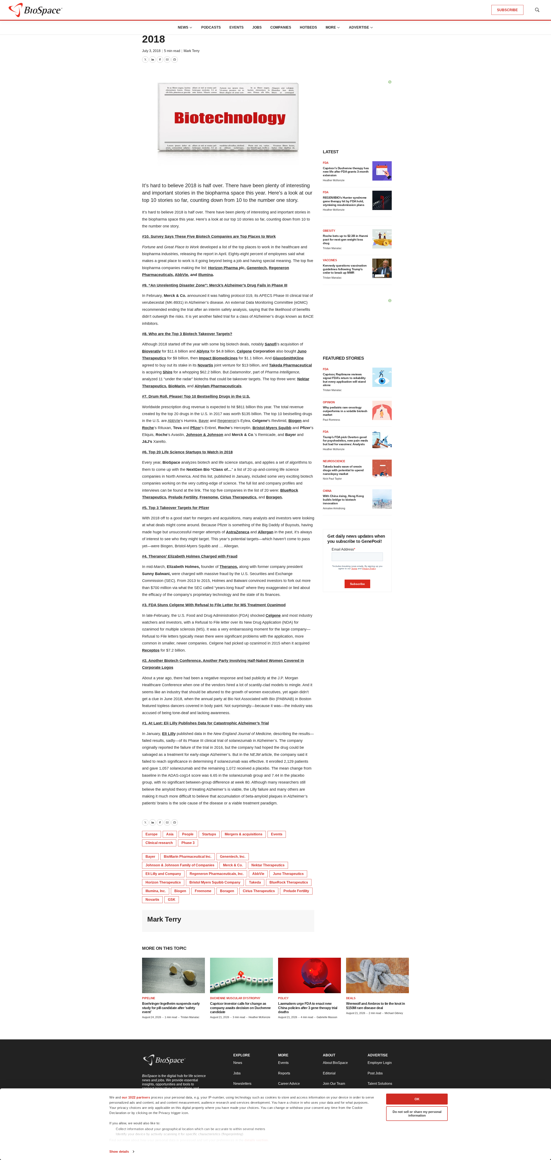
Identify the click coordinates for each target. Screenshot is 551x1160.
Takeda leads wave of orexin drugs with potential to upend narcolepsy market (343, 470)
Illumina (205, 275)
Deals (351, 998)
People (187, 834)
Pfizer (195, 428)
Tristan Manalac (332, 248)
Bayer (204, 421)
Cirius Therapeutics (238, 497)
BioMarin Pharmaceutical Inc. (187, 856)
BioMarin (176, 386)
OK (417, 1099)
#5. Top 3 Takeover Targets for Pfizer (175, 508)
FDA (325, 162)
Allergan (265, 532)
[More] (191, 27)
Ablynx (203, 351)
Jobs (257, 27)
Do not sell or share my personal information (417, 1113)
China (327, 491)
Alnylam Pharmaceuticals (218, 386)
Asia (169, 834)
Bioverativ (151, 351)
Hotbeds (308, 27)
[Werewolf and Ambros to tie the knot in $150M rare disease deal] (377, 975)
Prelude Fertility (182, 497)
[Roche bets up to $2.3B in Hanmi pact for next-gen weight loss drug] (382, 239)
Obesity (329, 230)
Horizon (216, 268)
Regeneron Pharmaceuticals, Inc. (217, 874)
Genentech (257, 268)
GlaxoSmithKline (288, 358)
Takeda (255, 882)
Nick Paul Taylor (332, 478)
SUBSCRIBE (507, 10)
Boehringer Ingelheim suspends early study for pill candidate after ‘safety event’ (171, 1008)
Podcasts (211, 27)
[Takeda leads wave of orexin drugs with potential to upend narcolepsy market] (382, 469)
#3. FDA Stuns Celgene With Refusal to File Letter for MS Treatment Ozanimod (214, 605)
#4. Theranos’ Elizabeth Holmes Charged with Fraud (189, 556)
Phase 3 (188, 843)
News (183, 27)
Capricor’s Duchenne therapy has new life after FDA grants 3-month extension (346, 171)
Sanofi (271, 344)
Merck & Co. (233, 865)
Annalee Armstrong (334, 508)
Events (236, 27)
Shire (167, 372)
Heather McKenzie (334, 180)
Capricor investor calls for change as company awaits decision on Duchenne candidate (240, 1008)
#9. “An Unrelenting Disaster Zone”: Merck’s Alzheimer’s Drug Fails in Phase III (214, 285)
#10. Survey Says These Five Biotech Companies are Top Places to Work (209, 236)
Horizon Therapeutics (163, 882)
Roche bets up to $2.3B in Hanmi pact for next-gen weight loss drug (345, 239)
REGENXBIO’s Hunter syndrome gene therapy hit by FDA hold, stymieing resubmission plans (345, 201)
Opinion (329, 402)
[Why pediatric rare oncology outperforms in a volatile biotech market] (382, 410)
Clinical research (159, 843)
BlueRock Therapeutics (288, 882)
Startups (209, 834)
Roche (148, 428)
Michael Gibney (394, 1013)
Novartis (205, 365)
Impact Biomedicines (218, 358)
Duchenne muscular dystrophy (235, 998)
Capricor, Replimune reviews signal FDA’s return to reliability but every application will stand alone (344, 380)
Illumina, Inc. (155, 891)
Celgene (244, 351)
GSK (171, 899)
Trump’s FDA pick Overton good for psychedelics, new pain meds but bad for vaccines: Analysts (345, 440)
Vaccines (330, 260)
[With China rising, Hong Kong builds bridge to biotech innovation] (382, 499)
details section (256, 1140)
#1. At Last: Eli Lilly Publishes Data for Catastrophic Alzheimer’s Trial (205, 723)
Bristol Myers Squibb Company (214, 882)
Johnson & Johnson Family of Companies (179, 865)
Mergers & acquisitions (243, 834)
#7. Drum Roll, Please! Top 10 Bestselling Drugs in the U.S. (196, 396)
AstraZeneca (237, 532)
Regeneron (227, 421)
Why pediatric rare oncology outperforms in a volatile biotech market (345, 411)
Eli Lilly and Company (163, 874)
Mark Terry (192, 51)
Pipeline (148, 998)
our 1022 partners (136, 1097)
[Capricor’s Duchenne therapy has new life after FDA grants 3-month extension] (382, 171)
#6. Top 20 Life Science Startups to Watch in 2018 (187, 452)
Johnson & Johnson (204, 435)
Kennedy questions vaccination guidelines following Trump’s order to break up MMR (345, 269)
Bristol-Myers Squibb (271, 428)
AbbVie (181, 275)
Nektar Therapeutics (268, 865)
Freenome (209, 497)
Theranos (228, 567)
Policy (283, 998)
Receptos (150, 650)
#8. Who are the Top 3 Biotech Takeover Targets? (187, 334)
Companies (280, 27)
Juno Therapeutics (288, 874)
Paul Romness (331, 419)
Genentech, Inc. (232, 856)
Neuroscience (334, 461)
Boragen (274, 497)
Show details (119, 1151)
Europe (151, 834)
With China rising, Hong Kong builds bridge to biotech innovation (343, 499)
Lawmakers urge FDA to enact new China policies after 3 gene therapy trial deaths (307, 1008)
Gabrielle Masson (327, 1017)
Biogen (295, 421)
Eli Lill (167, 734)
